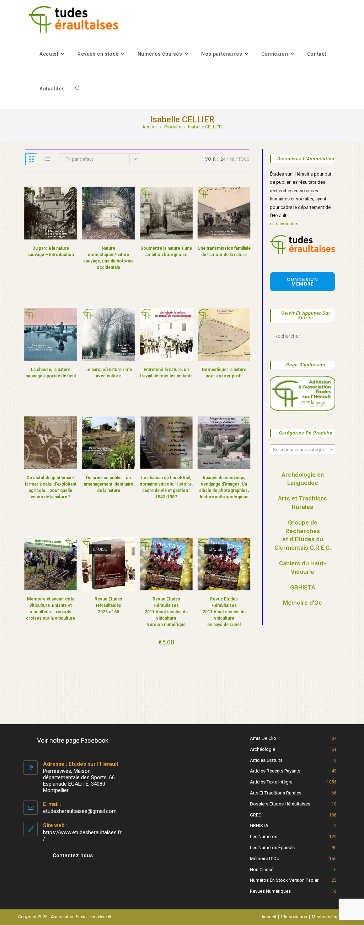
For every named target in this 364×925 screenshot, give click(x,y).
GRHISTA (302, 587)
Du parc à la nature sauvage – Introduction (50, 251)
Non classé (261, 869)
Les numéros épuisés (272, 847)
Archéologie (262, 749)
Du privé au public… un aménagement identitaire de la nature (108, 484)
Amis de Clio (263, 738)
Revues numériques (270, 891)
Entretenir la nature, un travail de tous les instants (166, 372)
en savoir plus (284, 223)
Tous (243, 159)
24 (222, 159)
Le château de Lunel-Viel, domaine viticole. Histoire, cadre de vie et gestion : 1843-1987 (166, 487)
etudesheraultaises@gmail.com (80, 811)
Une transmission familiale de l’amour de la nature (224, 251)
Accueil (268, 916)
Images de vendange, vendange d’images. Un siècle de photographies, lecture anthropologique (224, 487)
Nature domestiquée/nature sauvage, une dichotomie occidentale (108, 258)
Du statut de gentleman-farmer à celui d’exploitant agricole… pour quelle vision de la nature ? (50, 487)
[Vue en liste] (47, 159)
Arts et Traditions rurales (275, 793)
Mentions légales (329, 916)
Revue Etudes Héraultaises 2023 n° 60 (108, 605)
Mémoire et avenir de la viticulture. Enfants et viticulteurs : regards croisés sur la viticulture (50, 609)
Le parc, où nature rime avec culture (108, 372)
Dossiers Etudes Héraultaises (280, 804)
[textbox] (302, 450)
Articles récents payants (275, 771)
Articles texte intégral (272, 782)
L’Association (294, 916)
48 (231, 159)
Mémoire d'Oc (302, 602)
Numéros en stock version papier (284, 880)
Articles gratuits (266, 760)
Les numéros (263, 836)
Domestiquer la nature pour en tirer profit (224, 372)
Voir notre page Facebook (72, 740)
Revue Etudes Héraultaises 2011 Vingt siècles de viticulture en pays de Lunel (224, 612)
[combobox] (302, 449)
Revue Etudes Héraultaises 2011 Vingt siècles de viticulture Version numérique (166, 612)
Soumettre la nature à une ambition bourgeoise (166, 251)
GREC (255, 815)
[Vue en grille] (31, 159)
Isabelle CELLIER (205, 126)
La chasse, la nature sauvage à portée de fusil (51, 372)
